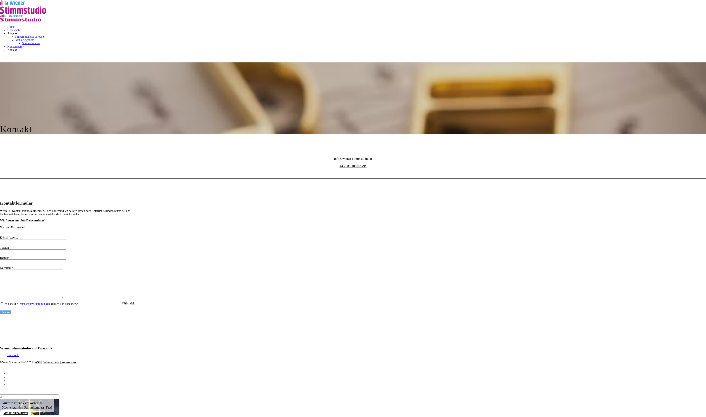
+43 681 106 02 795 (353, 166)
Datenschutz (51, 362)
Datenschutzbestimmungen (34, 303)
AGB (38, 362)
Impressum (68, 362)
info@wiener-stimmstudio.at (353, 158)
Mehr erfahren (15, 413)
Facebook (13, 355)
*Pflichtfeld (128, 303)
